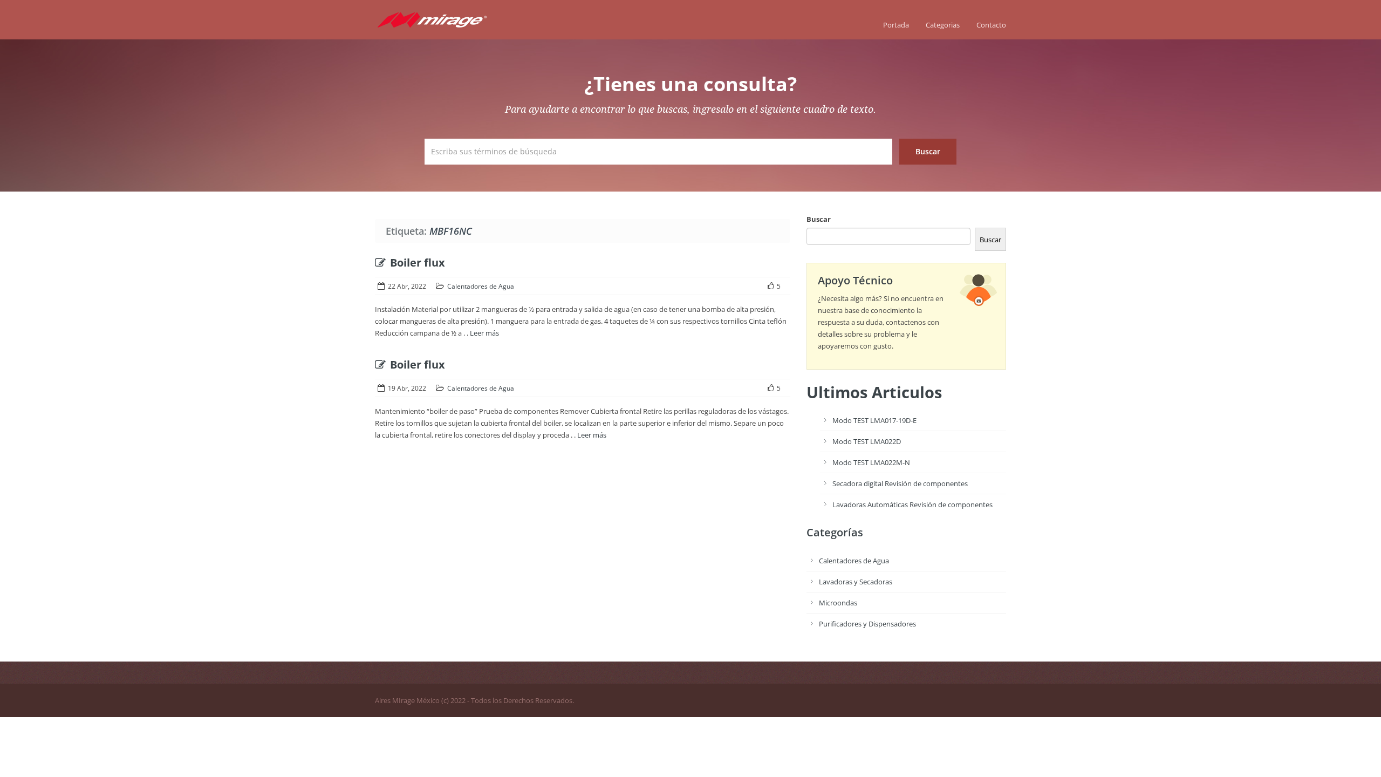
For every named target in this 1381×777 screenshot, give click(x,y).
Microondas (838, 603)
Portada (896, 25)
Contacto (991, 25)
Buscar (818, 219)
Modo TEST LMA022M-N (871, 462)
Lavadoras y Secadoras (855, 582)
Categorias (943, 25)
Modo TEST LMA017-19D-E (874, 420)
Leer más (484, 333)
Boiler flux (417, 262)
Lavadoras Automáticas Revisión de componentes (912, 504)
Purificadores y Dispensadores (867, 624)
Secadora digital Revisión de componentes (900, 483)
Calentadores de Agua (480, 286)
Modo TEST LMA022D (866, 441)
